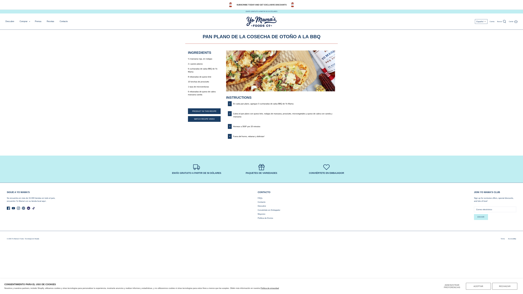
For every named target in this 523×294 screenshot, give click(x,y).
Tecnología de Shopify (32, 239)
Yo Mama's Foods (18, 239)
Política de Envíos (265, 218)
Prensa (38, 21)
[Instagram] (18, 208)
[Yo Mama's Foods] (261, 21)
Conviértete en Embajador (269, 210)
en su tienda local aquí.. (36, 201)
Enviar (481, 217)
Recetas (50, 21)
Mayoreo (261, 214)
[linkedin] (28, 208)
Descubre (9, 21)
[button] (481, 21)
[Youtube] (13, 208)
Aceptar (478, 286)
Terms (503, 239)
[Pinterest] (23, 208)
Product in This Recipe (204, 111)
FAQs (260, 198)
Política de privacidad (270, 288)
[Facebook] (8, 208)
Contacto (64, 21)
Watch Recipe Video (204, 119)
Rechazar (505, 286)
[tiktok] (33, 208)
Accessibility (512, 239)
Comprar (24, 21)
